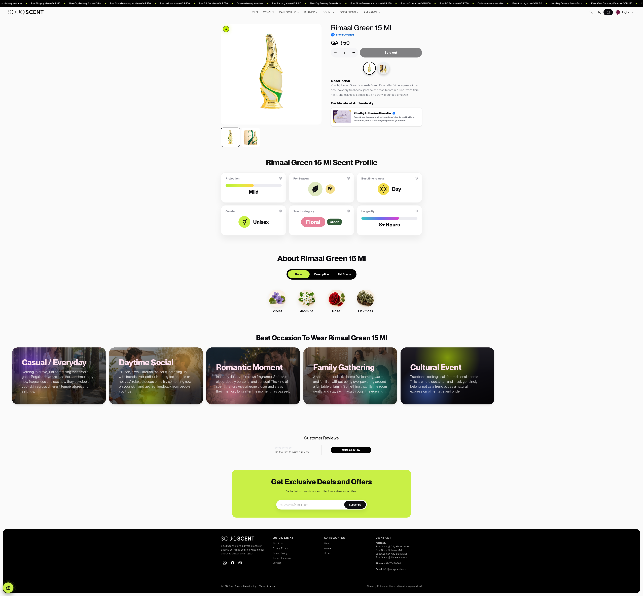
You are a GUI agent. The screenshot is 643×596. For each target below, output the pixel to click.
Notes (298, 274)
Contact (277, 562)
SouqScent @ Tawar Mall (389, 550)
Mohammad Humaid (387, 586)
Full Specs (344, 274)
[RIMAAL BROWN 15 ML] (383, 68)
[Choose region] (617, 12)
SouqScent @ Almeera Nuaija (392, 557)
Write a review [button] (350, 450)
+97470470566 (392, 563)
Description (321, 274)
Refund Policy (280, 553)
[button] (289, 12)
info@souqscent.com (394, 569)
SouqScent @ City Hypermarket (393, 546)
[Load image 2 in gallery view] (250, 137)
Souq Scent (234, 586)
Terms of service (282, 558)
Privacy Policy (280, 548)
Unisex (328, 553)
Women (328, 548)
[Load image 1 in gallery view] (230, 137)
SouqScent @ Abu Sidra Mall (391, 553)
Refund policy (249, 586)
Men (326, 543)
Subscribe (355, 504)
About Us (278, 543)
